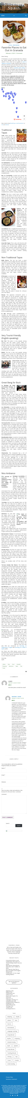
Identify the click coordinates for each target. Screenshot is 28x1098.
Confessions (9, 993)
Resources (11, 666)
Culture (4, 664)
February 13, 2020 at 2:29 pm (18, 698)
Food (10, 45)
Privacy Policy (9, 1077)
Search (7, 823)
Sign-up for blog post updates (14, 982)
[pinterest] (17, 1095)
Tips (21, 666)
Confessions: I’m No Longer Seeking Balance (13, 973)
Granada (18, 664)
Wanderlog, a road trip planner (17, 123)
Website (3, 782)
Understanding (11, 1064)
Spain (17, 666)
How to (8, 998)
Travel (3, 668)
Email (3, 775)
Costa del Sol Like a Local (12, 960)
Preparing (16, 45)
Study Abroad (9, 1005)
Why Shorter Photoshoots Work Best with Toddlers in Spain (13, 967)
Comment (3, 794)
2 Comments (19, 53)
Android (7, 124)
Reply (9, 685)
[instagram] (15, 1095)
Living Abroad (9, 1001)
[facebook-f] (10, 1095)
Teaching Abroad (11, 1053)
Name (3, 768)
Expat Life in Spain (10, 996)
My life (9, 1038)
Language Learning (11, 999)
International (10, 1027)
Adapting (8, 991)
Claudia (17, 1016)
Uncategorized (10, 1008)
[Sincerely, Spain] (14, 6)
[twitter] (12, 1095)
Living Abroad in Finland (12, 1002)
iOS (2, 124)
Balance (8, 992)
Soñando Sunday (11, 1042)
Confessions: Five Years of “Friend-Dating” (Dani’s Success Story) (14, 963)
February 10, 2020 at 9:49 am (14, 682)
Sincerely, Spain (16, 696)
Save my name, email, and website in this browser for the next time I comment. (11, 791)
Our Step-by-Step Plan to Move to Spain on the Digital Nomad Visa (13, 971)
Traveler (16, 1060)
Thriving (8, 1006)
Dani (9, 664)
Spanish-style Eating (19, 67)
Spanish (16, 1045)
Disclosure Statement (11, 1079)
